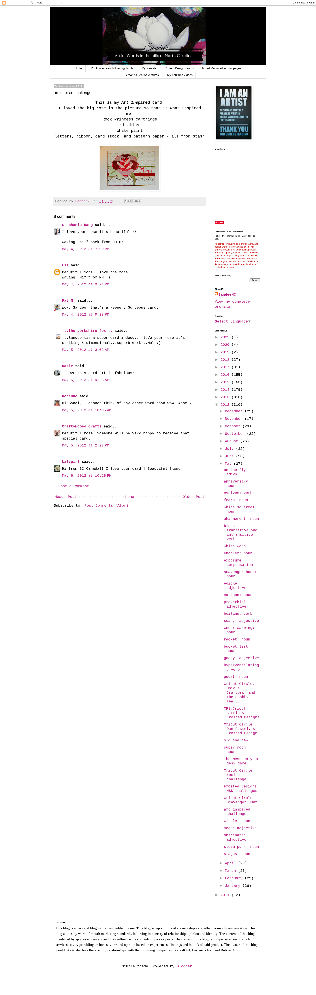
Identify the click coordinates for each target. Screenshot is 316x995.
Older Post (194, 497)
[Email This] (126, 201)
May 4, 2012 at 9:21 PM (85, 284)
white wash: (236, 546)
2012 (226, 405)
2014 (226, 390)
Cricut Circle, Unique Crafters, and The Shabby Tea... (239, 693)
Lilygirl (71, 462)
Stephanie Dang (77, 225)
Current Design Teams (179, 68)
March (231, 871)
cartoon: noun (238, 595)
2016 (226, 375)
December (235, 411)
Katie (67, 366)
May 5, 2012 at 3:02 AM (85, 350)
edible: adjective (235, 585)
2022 (226, 337)
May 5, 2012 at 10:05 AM (86, 410)
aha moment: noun (241, 519)
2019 (226, 352)
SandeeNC (227, 295)
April (231, 863)
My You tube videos (180, 75)
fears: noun (236, 500)
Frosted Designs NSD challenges (240, 788)
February (235, 878)
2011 (226, 895)
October (233, 426)
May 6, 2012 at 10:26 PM (86, 476)
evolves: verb (238, 493)
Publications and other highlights (112, 68)
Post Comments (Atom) (106, 506)
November (235, 419)
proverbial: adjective (236, 604)
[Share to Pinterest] (140, 201)
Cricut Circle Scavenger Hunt (240, 800)
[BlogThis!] (129, 201)
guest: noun (236, 677)
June (230, 456)
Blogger (184, 966)
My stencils (149, 68)
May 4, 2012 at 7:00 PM (85, 249)
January (233, 886)
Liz (65, 265)
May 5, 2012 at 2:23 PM (85, 445)
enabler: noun (238, 553)
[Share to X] (133, 201)
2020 (226, 345)
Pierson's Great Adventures (141, 75)
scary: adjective (241, 621)
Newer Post (66, 497)
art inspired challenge (237, 811)
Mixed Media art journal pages (221, 68)
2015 (226, 382)
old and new (236, 740)
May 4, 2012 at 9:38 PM (85, 314)
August (232, 441)
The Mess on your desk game (241, 761)
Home (78, 68)
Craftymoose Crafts (81, 426)
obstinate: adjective (235, 837)
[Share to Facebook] (136, 201)
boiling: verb (238, 614)
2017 (226, 367)
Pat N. (68, 301)
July (230, 449)
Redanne (69, 396)
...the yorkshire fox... (87, 331)
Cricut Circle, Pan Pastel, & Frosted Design (240, 728)
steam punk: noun (241, 847)
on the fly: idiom (236, 472)
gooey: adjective (241, 658)
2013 (226, 397)
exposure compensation (238, 562)
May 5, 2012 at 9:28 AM (85, 380)
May (229, 464)
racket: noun (237, 639)
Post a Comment (73, 486)
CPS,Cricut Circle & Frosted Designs (241, 712)
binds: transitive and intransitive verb (240, 532)
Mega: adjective (240, 828)
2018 (226, 360)
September (236, 434)
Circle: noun (237, 821)
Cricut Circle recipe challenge (238, 774)
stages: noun (237, 854)
